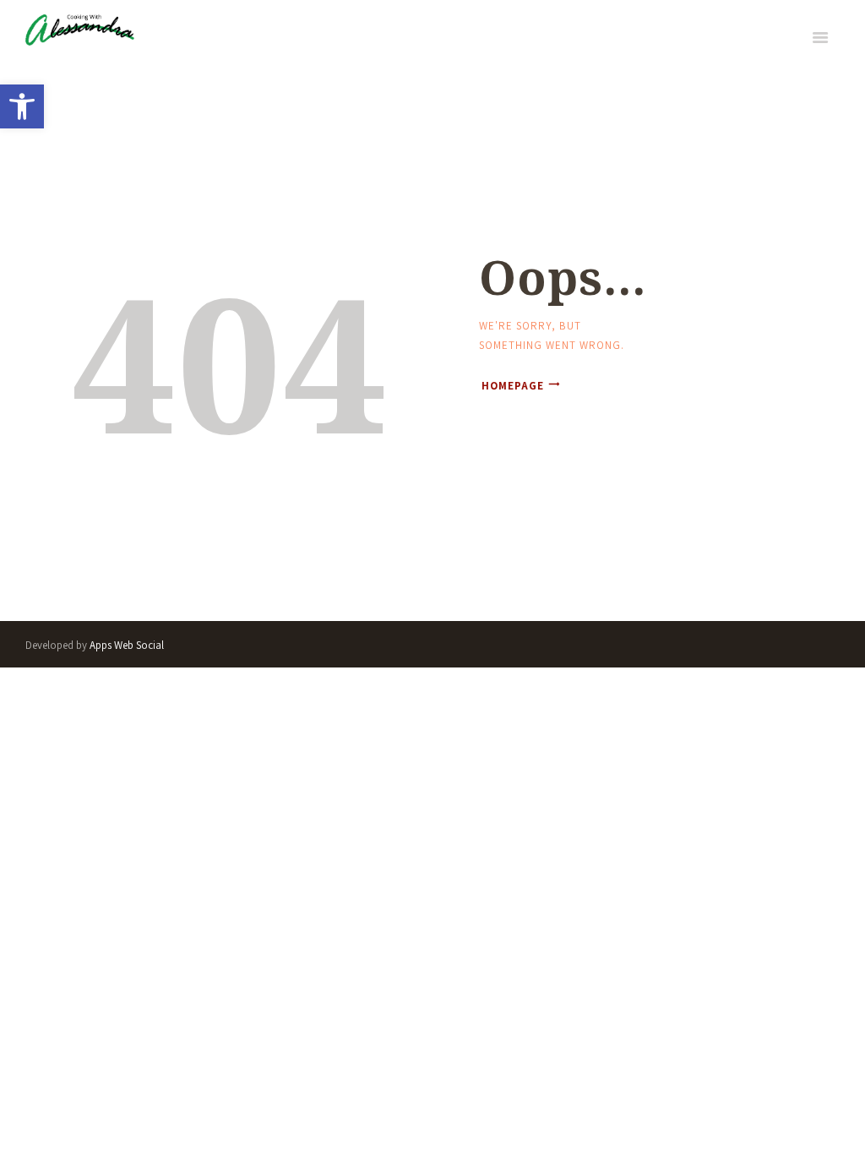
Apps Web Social (127, 645)
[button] (22, 106)
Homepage (512, 386)
